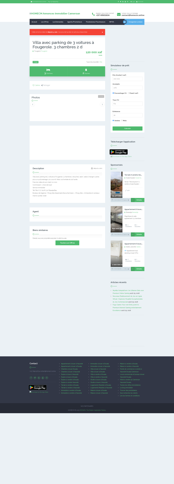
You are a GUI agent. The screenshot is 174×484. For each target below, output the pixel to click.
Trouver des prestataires (128, 390)
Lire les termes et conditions (130, 396)
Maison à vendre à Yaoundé (129, 366)
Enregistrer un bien (135, 22)
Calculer (127, 128)
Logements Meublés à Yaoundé (101, 387)
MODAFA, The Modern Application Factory (93, 410)
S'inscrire (140, 1)
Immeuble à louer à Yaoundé (100, 366)
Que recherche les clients (129, 393)
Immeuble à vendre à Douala (71, 390)
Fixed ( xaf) (134, 93)
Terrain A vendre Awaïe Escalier (137, 175)
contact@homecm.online (39, 1)
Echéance (116, 111)
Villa (100, 62)
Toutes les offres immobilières (130, 385)
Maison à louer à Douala (99, 390)
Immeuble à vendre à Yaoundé (71, 393)
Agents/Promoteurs (74, 22)
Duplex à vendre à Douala (70, 379)
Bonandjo (135, 212)
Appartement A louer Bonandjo (137, 209)
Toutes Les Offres (67, 243)
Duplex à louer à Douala (69, 377)
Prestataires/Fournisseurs (95, 22)
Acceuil (34, 22)
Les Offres (45, 22)
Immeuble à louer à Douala (100, 363)
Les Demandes (58, 22)
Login (133, 1)
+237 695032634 (54, 1)
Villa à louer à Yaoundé (98, 369)
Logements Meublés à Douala (101, 385)
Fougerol (44, 51)
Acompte (116, 84)
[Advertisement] (87, 6)
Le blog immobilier (126, 387)
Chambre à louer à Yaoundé (70, 372)
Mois (125, 121)
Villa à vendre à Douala (98, 374)
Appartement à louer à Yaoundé (72, 363)
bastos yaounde (141, 247)
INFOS (111, 22)
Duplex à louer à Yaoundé (69, 374)
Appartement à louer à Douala (71, 366)
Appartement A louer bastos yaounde (140, 244)
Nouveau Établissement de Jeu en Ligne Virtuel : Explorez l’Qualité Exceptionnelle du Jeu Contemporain (128, 299)
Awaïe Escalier (139, 178)
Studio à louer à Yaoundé (99, 382)
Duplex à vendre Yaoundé (70, 382)
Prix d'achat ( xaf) (119, 75)
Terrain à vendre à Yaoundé (70, 387)
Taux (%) (116, 100)
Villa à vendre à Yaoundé (99, 377)
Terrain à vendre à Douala (70, 385)
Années (117, 121)
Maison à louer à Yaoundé (99, 393)
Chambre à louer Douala (69, 369)
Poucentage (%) (120, 93)
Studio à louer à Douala (98, 379)
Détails (139, 200)
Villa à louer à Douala (98, 372)
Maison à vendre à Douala (129, 363)
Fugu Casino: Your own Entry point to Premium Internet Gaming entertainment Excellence (127, 307)
